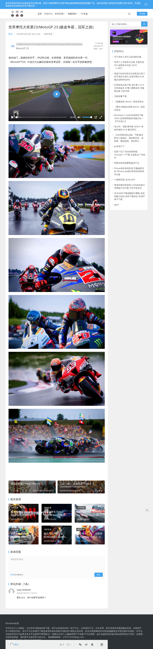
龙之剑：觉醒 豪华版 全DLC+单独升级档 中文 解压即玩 (128, 128)
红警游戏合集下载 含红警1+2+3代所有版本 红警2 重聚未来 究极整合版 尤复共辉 (129, 87)
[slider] (41, 117)
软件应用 (59, 13)
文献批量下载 (120, 96)
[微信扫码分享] (80, 644)
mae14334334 (24, 589)
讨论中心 (48, 13)
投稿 (143, 13)
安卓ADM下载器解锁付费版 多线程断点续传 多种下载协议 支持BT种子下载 (129, 196)
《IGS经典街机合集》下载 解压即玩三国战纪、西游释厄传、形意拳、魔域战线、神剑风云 (128, 137)
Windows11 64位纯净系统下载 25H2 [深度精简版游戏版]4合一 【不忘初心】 (128, 118)
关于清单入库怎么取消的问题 (127, 56)
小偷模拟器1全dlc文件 (124, 179)
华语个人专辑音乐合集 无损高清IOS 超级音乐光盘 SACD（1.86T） (129, 65)
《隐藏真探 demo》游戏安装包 (128, 101)
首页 (40, 13)
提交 (98, 574)
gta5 (116, 204)
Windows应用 (12, 623)
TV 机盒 (84, 13)
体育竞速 (48, 34)
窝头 (11, 34)
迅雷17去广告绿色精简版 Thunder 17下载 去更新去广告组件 (129, 154)
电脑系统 (72, 13)
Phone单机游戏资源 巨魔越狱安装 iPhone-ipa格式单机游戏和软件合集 (129, 171)
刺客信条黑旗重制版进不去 (126, 162)
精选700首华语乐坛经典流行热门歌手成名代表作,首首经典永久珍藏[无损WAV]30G (129, 76)
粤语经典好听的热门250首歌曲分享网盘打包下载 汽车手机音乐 (129, 186)
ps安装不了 (119, 146)
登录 (12, 574)
